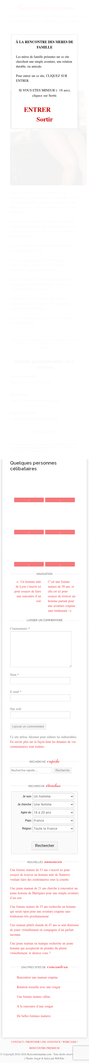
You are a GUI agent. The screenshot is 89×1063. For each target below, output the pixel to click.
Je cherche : (25, 804)
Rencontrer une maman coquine (37, 977)
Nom (14, 674)
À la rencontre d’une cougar (35, 1006)
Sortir (45, 119)
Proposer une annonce (43, 1041)
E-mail (15, 691)
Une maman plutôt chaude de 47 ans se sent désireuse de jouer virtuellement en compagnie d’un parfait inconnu (44, 930)
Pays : (29, 820)
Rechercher (44, 846)
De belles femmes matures (34, 1016)
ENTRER (37, 109)
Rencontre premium (44, 1048)
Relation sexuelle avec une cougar (38, 987)
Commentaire (20, 628)
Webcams (69, 1041)
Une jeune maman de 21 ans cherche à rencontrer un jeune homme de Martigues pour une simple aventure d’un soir (44, 893)
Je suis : (28, 796)
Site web (15, 709)
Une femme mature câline (33, 996)
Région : (27, 828)
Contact (17, 1041)
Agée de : (27, 812)
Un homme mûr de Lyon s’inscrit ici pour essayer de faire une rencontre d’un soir (27, 591)
